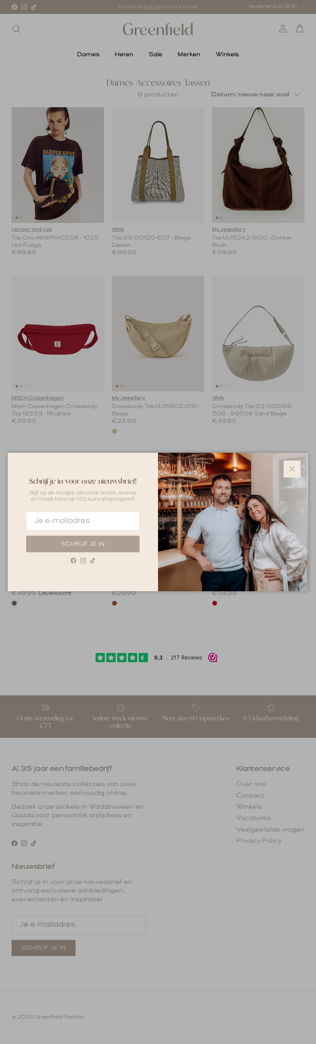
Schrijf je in (83, 544)
